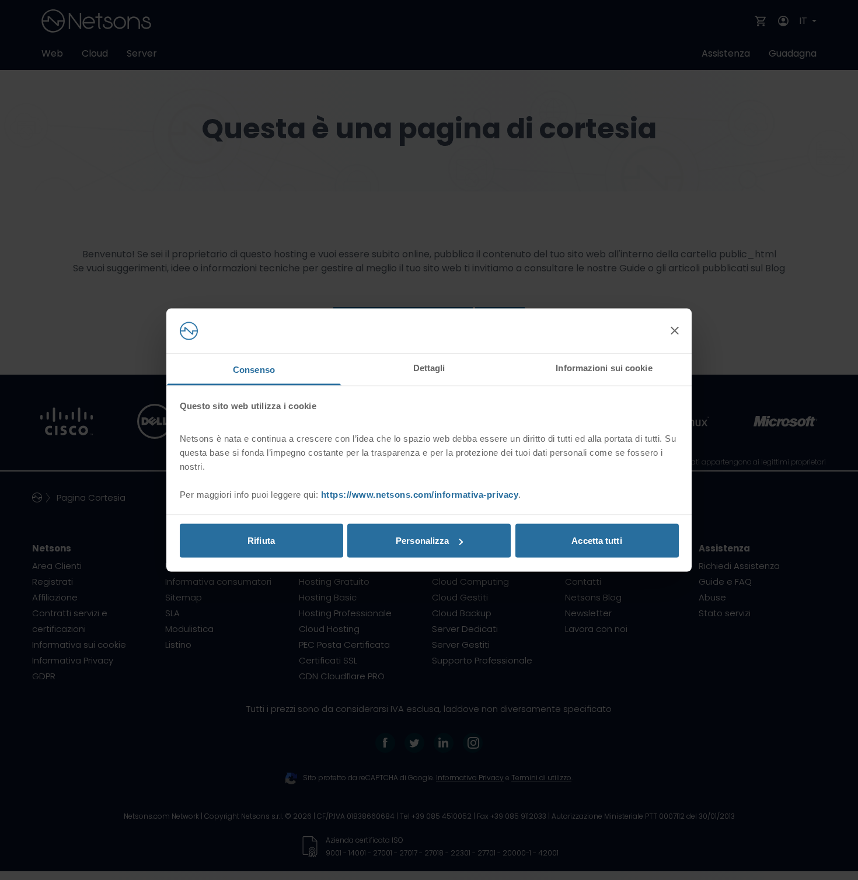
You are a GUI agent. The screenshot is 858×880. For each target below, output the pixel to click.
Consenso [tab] (254, 369)
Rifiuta (261, 541)
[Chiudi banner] (675, 331)
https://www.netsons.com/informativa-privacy (420, 494)
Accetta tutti (596, 541)
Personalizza (422, 541)
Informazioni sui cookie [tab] (604, 367)
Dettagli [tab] (429, 367)
